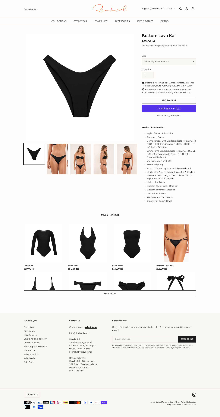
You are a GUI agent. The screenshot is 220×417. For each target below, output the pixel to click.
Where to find (31, 354)
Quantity (146, 69)
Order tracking (31, 342)
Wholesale (29, 358)
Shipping (159, 45)
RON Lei (31, 394)
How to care (30, 335)
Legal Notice (156, 402)
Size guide (29, 331)
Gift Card (28, 362)
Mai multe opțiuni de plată (168, 115)
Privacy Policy (180, 402)
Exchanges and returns (36, 346)
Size (144, 56)
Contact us (29, 350)
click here (185, 348)
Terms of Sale (167, 402)
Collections (191, 402)
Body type (29, 327)
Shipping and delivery (35, 338)
